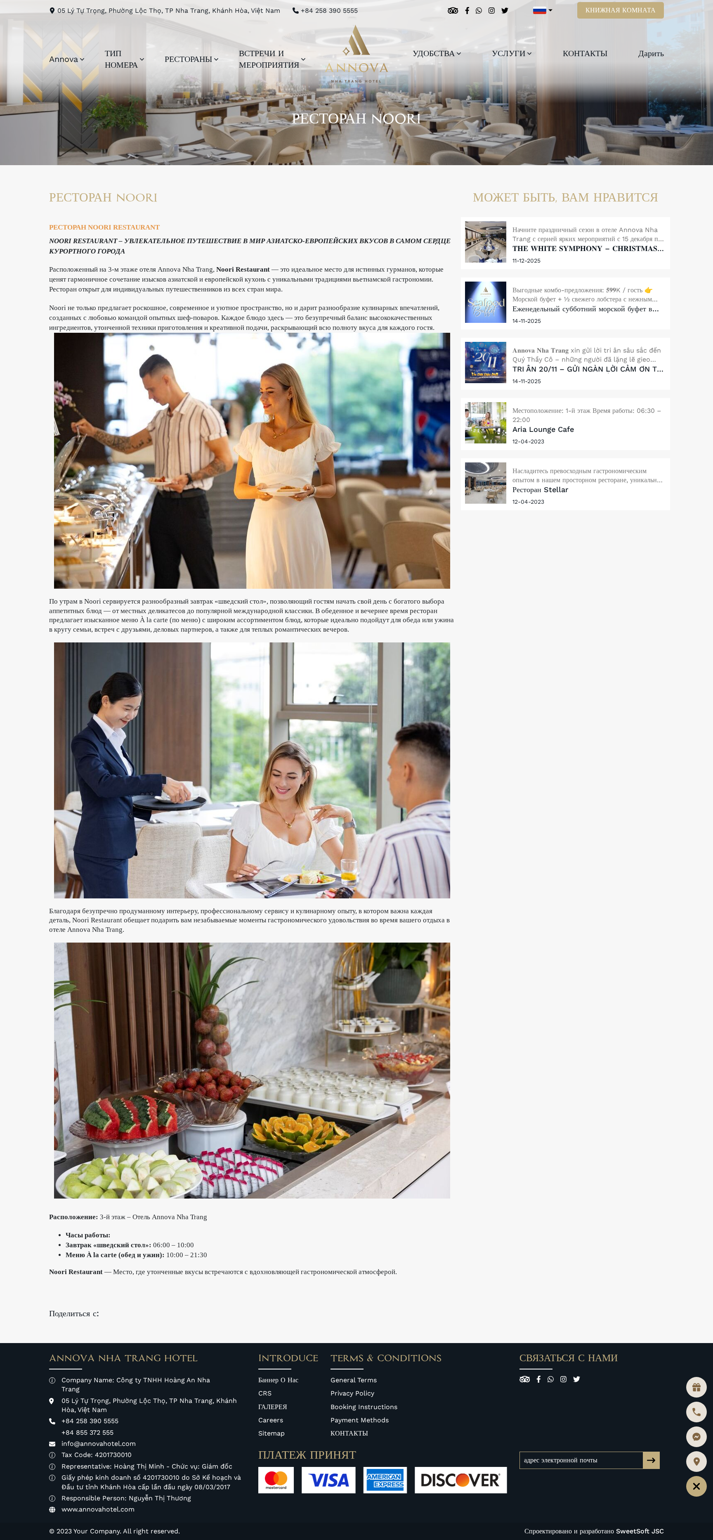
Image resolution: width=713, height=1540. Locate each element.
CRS (265, 1393)
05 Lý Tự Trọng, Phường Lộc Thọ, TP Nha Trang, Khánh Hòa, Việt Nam (168, 10)
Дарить (651, 53)
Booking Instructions (364, 1407)
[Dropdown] (82, 59)
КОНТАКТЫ (585, 53)
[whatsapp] (479, 10)
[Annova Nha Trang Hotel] (357, 54)
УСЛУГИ (508, 53)
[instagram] (492, 10)
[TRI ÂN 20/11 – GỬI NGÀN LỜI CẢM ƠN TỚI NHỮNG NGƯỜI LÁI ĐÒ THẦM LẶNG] (485, 362)
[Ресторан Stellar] (485, 483)
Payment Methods (360, 1420)
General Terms (354, 1380)
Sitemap (271, 1433)
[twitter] (504, 10)
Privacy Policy (352, 1393)
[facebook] (467, 10)
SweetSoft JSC (640, 1531)
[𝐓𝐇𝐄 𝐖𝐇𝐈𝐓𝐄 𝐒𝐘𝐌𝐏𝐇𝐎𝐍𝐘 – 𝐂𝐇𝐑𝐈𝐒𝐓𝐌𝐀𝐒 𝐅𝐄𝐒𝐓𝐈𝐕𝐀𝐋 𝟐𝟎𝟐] (485, 242)
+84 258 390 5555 (329, 10)
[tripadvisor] (453, 10)
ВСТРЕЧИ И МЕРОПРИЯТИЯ (269, 59)
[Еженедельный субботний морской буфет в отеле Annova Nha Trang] (485, 302)
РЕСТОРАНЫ (188, 59)
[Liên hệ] (696, 1486)
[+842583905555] (696, 1412)
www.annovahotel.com (98, 1509)
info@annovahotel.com (98, 1444)
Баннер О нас (278, 1380)
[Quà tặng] (696, 1387)
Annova (63, 59)
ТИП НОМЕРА (121, 59)
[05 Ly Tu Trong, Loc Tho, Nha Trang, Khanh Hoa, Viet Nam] (696, 1461)
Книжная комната (621, 10)
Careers (270, 1420)
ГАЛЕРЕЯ (272, 1407)
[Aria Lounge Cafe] (485, 422)
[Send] (651, 1460)
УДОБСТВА (434, 53)
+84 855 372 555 (87, 1432)
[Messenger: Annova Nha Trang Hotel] (696, 1436)
